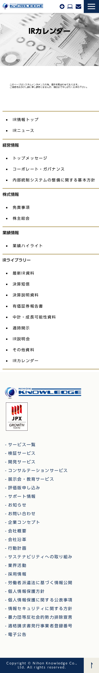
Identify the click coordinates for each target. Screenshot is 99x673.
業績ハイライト (28, 246)
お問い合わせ (78, 6)
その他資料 (24, 350)
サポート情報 (22, 496)
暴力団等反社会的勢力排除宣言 (40, 617)
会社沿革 (17, 539)
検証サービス (22, 453)
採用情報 (17, 574)
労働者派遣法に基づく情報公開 (40, 583)
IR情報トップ (26, 119)
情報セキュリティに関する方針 (40, 609)
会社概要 (17, 531)
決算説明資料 (26, 295)
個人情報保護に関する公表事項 (40, 600)
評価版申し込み (70, 6)
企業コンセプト (24, 522)
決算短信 (21, 284)
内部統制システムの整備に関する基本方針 (54, 180)
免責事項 (21, 207)
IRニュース (24, 130)
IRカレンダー (26, 361)
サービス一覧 (22, 445)
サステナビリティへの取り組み (40, 557)
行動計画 (17, 548)
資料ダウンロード (62, 6)
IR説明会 (21, 339)
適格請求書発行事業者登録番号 (40, 626)
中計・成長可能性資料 (34, 317)
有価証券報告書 (28, 306)
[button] (91, 6)
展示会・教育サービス (31, 479)
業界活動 (17, 565)
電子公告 (17, 634)
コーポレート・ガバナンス (39, 169)
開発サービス (22, 462)
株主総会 (21, 218)
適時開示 (21, 328)
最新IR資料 (24, 273)
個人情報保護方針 (26, 591)
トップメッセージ (30, 158)
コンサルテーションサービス (38, 470)
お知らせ (17, 505)
